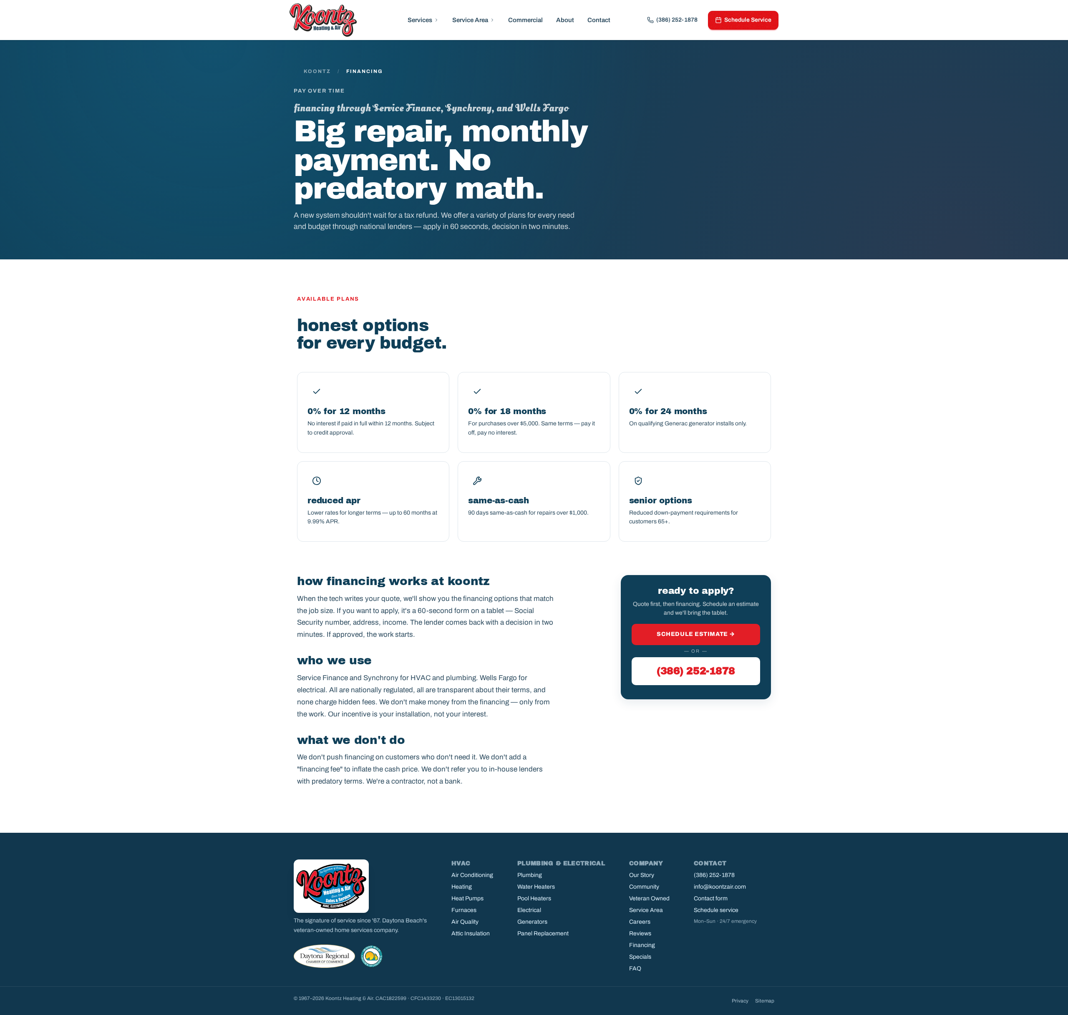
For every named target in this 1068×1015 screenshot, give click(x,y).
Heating (461, 887)
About (565, 20)
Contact (598, 20)
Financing (642, 945)
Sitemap (764, 1001)
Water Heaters (536, 887)
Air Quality (465, 922)
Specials (640, 957)
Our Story (641, 875)
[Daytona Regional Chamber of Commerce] (324, 956)
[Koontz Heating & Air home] (323, 20)
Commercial (525, 20)
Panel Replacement (543, 933)
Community (644, 887)
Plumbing (529, 875)
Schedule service (716, 910)
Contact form (711, 898)
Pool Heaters (534, 898)
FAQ (635, 968)
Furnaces (463, 910)
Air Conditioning (472, 875)
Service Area (470, 20)
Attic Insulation (470, 933)
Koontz (317, 71)
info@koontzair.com (720, 887)
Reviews (640, 933)
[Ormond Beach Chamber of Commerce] (371, 956)
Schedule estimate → (696, 634)
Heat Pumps (467, 898)
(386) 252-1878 (696, 671)
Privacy (740, 1001)
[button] (423, 20)
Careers (639, 922)
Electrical (529, 910)
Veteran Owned (649, 898)
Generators (532, 922)
